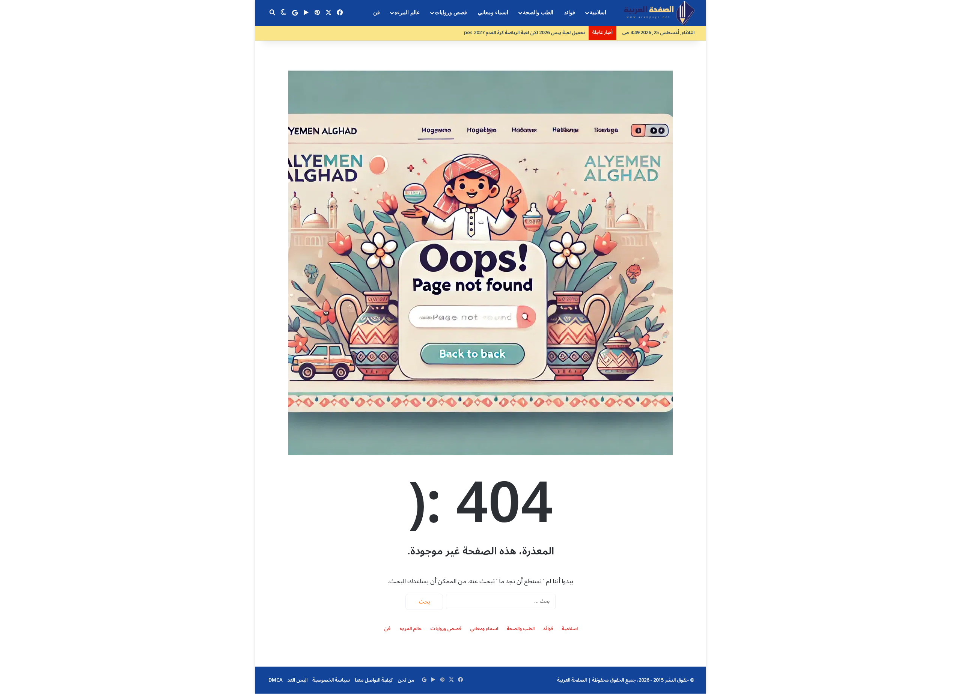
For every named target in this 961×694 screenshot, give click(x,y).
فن (376, 12)
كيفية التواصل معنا (374, 680)
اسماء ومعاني (493, 12)
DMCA (275, 680)
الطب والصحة (538, 12)
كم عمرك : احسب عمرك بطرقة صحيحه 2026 (539, 32)
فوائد (569, 12)
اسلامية (598, 12)
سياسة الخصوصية (331, 680)
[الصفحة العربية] (659, 13)
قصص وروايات (451, 12)
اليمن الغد (297, 680)
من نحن (406, 680)
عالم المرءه (407, 12)
